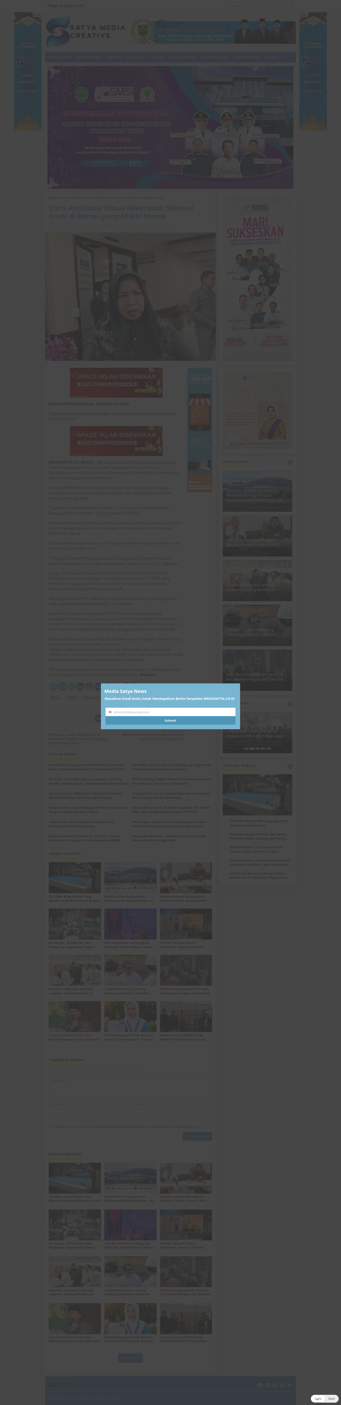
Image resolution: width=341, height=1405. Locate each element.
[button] (325, 1399)
